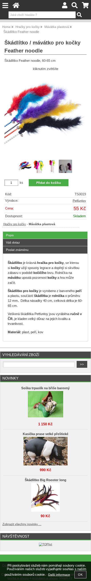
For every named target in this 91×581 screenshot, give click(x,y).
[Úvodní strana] (16, 6)
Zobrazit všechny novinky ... (21, 524)
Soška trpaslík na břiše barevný (45, 388)
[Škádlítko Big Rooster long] (45, 496)
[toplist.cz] (45, 544)
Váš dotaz (13, 242)
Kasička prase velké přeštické (45, 434)
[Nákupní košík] (85, 6)
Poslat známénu (17, 250)
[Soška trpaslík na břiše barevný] (45, 404)
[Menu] (5, 5)
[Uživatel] (65, 6)
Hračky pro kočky (14, 224)
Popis (10, 235)
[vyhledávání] (75, 6)
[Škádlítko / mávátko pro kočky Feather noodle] (45, 115)
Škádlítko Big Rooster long (45, 480)
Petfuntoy (79, 200)
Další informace (59, 574)
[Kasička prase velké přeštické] (45, 450)
